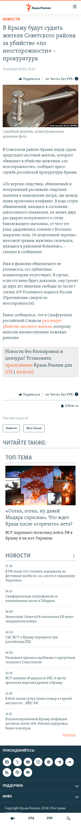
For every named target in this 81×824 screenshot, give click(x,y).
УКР (50, 818)
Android (24, 372)
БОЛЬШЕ (69, 735)
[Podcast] (17, 772)
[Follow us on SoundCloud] (69, 762)
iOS (9, 372)
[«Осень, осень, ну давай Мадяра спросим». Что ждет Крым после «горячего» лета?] (40, 485)
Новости (11, 20)
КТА (31, 818)
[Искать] (68, 818)
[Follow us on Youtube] (28, 762)
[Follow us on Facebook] (7, 762)
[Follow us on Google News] (48, 762)
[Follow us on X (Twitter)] (17, 762)
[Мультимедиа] (12, 818)
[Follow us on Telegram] (59, 762)
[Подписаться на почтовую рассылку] (28, 772)
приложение (19, 365)
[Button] (29, 79)
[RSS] (7, 772)
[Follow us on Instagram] (38, 762)
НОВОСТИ (18, 556)
